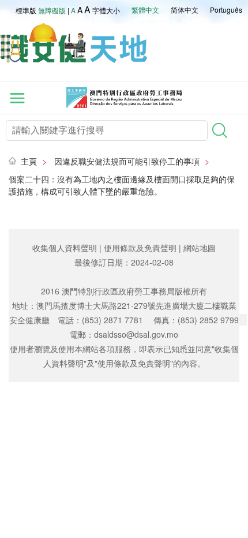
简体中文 (184, 9)
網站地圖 (199, 247)
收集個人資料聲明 (64, 247)
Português (226, 9)
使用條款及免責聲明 (140, 247)
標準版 (26, 10)
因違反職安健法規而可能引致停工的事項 (127, 161)
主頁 (29, 161)
